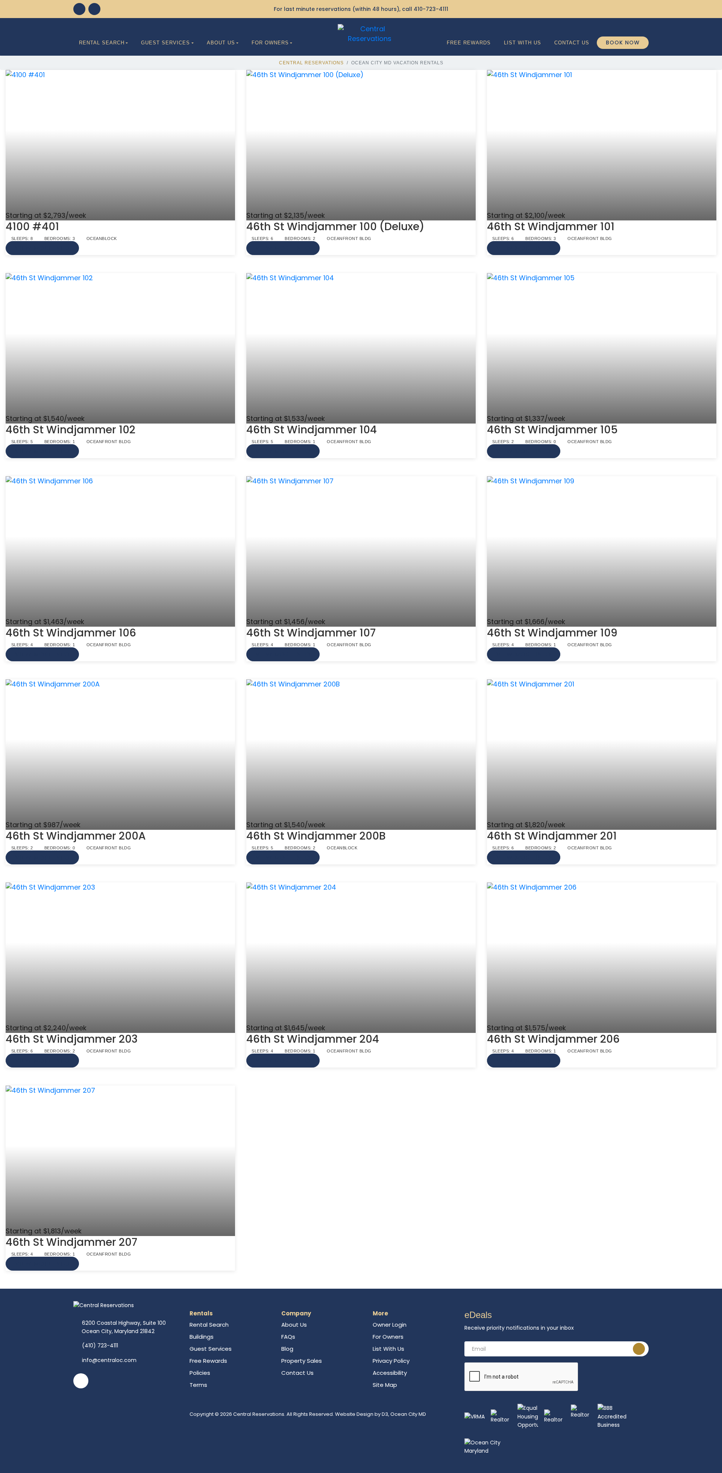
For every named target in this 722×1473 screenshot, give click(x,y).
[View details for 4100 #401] (120, 140)
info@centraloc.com (109, 1360)
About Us (221, 43)
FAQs (288, 1337)
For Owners (270, 43)
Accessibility (390, 1373)
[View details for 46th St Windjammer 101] (601, 140)
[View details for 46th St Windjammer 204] (361, 952)
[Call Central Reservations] (94, 9)
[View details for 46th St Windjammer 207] (120, 1156)
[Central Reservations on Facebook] (79, 9)
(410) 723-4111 (100, 1345)
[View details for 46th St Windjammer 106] (120, 546)
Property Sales (301, 1361)
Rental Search (101, 43)
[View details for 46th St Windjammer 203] (120, 952)
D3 (385, 1414)
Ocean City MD (408, 1414)
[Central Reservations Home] (370, 33)
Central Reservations (311, 62)
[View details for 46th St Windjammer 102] (120, 343)
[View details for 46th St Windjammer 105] (601, 343)
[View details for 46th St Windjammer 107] (361, 546)
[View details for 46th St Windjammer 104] (361, 343)
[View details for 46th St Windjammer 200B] (361, 749)
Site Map (385, 1385)
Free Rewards (469, 43)
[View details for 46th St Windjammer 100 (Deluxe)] (361, 140)
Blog (287, 1349)
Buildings (202, 1337)
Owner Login (390, 1325)
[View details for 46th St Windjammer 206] (601, 952)
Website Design (354, 1414)
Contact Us (571, 43)
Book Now (623, 42)
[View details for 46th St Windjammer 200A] (120, 749)
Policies (200, 1373)
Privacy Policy (391, 1361)
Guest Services (165, 43)
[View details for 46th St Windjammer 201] (601, 749)
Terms (198, 1385)
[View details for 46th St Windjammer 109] (601, 546)
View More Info (42, 248)
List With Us (522, 43)
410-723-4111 (431, 9)
